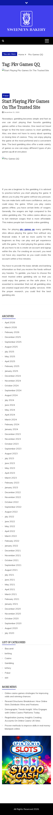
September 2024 (13, 390)
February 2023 (12, 482)
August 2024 (11, 395)
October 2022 (12, 502)
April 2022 (10, 531)
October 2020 (12, 618)
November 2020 (13, 613)
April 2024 (10, 414)
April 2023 (10, 473)
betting (8, 653)
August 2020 (11, 628)
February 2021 (12, 599)
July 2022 (9, 516)
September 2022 (13, 506)
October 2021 (12, 560)
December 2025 (13, 337)
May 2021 (10, 584)
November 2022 (13, 497)
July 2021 (9, 574)
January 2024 (11, 429)
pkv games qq (27, 229)
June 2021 (10, 579)
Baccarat (9, 648)
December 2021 (13, 550)
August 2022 (11, 511)
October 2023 (12, 443)
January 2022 (11, 545)
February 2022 (12, 540)
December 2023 (13, 434)
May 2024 (10, 409)
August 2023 (11, 453)
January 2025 (11, 371)
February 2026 (12, 332)
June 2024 (10, 405)
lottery (8, 668)
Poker (6, 95)
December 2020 (13, 608)
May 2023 (10, 468)
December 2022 (13, 492)
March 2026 (11, 327)
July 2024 (9, 400)
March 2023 (11, 477)
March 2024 (11, 419)
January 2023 (11, 487)
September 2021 (13, 565)
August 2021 (11, 570)
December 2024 (13, 375)
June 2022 (10, 521)
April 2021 (10, 589)
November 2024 (13, 380)
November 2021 (13, 555)
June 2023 (10, 463)
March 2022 (11, 536)
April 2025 (10, 361)
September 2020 (13, 623)
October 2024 (12, 385)
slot (6, 677)
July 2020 (9, 633)
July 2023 (9, 458)
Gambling (9, 663)
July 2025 (9, 351)
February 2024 (12, 424)
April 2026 (10, 322)
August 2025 (11, 346)
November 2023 (13, 439)
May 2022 (10, 526)
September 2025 (13, 342)
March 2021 (11, 594)
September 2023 (13, 448)
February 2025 (12, 366)
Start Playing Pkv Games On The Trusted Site (25, 104)
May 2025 (10, 356)
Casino (8, 658)
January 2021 (11, 604)
